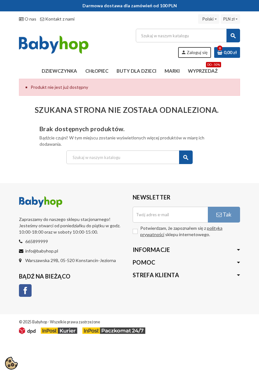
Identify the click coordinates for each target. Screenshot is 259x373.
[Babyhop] (53, 43)
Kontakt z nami (59, 18)
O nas (30, 18)
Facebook (25, 290)
